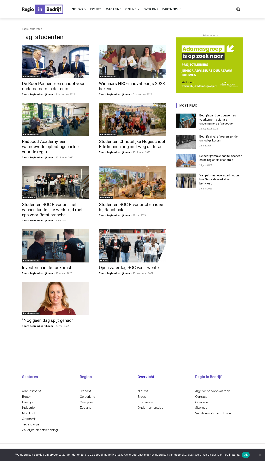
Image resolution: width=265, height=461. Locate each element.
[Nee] (260, 455)
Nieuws (104, 260)
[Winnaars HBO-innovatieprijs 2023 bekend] (132, 61)
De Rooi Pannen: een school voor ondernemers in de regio (53, 86)
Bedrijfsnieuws (31, 76)
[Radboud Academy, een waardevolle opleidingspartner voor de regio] (55, 119)
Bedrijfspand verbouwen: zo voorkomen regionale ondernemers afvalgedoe (217, 119)
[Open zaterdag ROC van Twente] (132, 245)
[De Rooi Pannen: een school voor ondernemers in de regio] (55, 61)
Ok (246, 454)
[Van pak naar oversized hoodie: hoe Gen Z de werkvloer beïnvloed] (186, 181)
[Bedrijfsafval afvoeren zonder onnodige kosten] (186, 142)
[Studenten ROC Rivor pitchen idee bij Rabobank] (132, 182)
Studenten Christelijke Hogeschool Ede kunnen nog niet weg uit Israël (132, 144)
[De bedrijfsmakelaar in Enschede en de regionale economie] (186, 161)
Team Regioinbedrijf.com (37, 94)
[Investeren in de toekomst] (55, 245)
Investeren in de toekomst (46, 267)
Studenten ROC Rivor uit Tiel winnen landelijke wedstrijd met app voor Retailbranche (52, 209)
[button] (238, 9)
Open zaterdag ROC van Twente (129, 267)
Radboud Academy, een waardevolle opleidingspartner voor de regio (51, 146)
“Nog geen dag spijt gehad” (47, 320)
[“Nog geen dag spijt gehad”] (55, 298)
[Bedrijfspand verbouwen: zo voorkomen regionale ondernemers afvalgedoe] (186, 121)
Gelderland (29, 197)
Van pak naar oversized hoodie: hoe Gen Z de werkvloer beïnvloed (219, 179)
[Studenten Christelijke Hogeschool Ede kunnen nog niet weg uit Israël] (132, 119)
